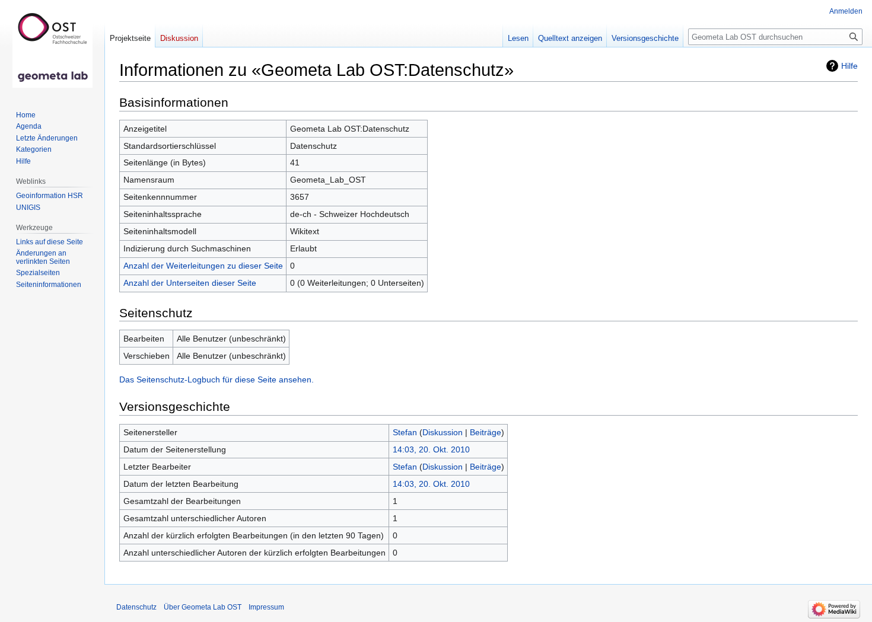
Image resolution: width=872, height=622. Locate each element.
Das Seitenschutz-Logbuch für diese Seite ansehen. (216, 379)
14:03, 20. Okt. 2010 (431, 449)
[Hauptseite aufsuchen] (52, 47)
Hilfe (849, 66)
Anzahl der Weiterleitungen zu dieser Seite (203, 265)
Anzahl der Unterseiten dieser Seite (189, 283)
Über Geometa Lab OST (202, 607)
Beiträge (485, 432)
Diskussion (442, 432)
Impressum (266, 607)
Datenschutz (136, 607)
